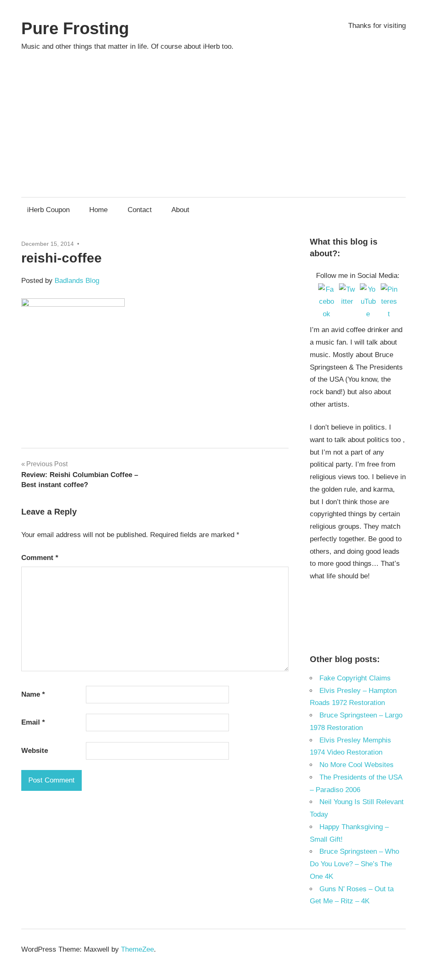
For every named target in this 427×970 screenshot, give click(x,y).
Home (98, 210)
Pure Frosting (75, 28)
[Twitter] (347, 291)
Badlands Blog (77, 281)
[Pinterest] (389, 291)
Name (33, 694)
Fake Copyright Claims (355, 678)
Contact (140, 210)
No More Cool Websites (356, 765)
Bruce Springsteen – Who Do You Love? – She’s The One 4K (354, 864)
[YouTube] (368, 291)
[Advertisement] (213, 120)
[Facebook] (326, 291)
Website (34, 751)
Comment (39, 558)
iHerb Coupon (48, 210)
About (180, 210)
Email (33, 722)
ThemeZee (137, 949)
